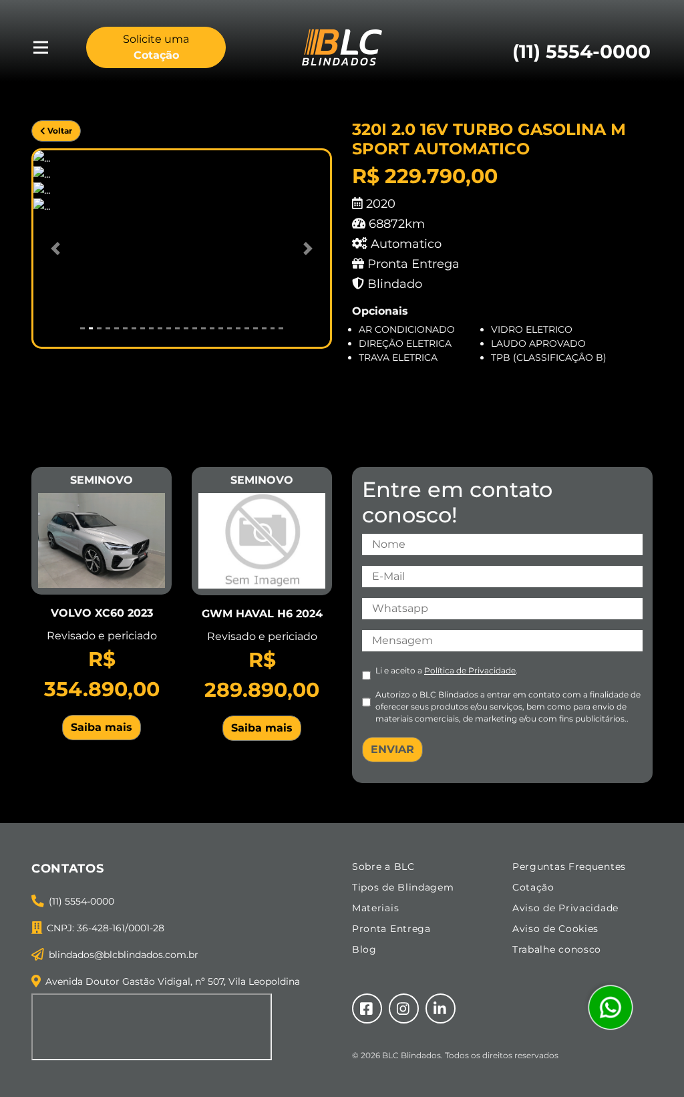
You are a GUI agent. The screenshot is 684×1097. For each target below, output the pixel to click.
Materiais (375, 908)
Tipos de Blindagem (403, 887)
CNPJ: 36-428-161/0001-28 (105, 928)
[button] (55, 248)
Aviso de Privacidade (565, 908)
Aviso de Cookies (555, 929)
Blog (364, 949)
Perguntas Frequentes (569, 866)
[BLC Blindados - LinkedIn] (440, 1008)
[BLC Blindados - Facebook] (367, 1008)
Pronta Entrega (391, 929)
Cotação (533, 887)
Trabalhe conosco (556, 949)
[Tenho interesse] (101, 539)
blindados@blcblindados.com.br (123, 955)
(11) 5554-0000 (81, 901)
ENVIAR (392, 749)
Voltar (58, 131)
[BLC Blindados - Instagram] (404, 1008)
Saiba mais (101, 727)
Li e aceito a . (446, 670)
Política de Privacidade (470, 670)
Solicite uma (156, 47)
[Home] (342, 46)
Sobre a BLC (383, 866)
